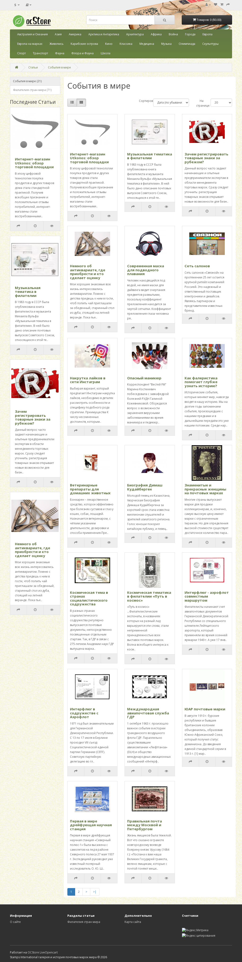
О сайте (15, 922)
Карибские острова (84, 44)
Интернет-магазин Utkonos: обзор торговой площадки (34, 163)
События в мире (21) (27, 81)
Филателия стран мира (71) (32, 90)
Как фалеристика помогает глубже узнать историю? (201, 382)
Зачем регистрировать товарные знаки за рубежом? (32, 417)
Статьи (33, 67)
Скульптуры (210, 44)
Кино (108, 44)
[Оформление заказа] (228, 5)
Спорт (21, 53)
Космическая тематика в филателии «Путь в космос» (149, 596)
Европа (207, 34)
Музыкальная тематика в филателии (27, 291)
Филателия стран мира (83, 922)
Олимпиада (187, 44)
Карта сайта (133, 922)
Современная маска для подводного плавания (145, 269)
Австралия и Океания (32, 34)
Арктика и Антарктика (103, 34)
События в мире (59, 67)
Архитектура (135, 34)
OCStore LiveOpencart (43, 952)
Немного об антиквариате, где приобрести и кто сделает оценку (32, 549)
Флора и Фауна (82, 53)
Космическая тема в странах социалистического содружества (89, 598)
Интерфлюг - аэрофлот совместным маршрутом (207, 596)
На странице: (199, 103)
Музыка (166, 44)
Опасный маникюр (144, 378)
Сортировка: (142, 101)
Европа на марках (29, 44)
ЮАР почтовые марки (205, 709)
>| (94, 892)
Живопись (56, 44)
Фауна (59, 53)
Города (190, 34)
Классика (126, 44)
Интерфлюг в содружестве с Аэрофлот (84, 713)
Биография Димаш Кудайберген (144, 487)
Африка (156, 34)
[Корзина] (221, 5)
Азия (58, 34)
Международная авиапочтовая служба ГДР (148, 713)
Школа (105, 53)
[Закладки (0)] (215, 5)
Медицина (146, 44)
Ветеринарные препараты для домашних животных (90, 489)
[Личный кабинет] (208, 5)
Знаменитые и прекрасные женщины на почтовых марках (205, 489)
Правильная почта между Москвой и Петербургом (144, 825)
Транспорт (40, 53)
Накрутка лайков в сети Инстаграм (87, 380)
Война (173, 34)
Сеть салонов (197, 265)
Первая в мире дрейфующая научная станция (91, 825)
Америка (75, 34)
